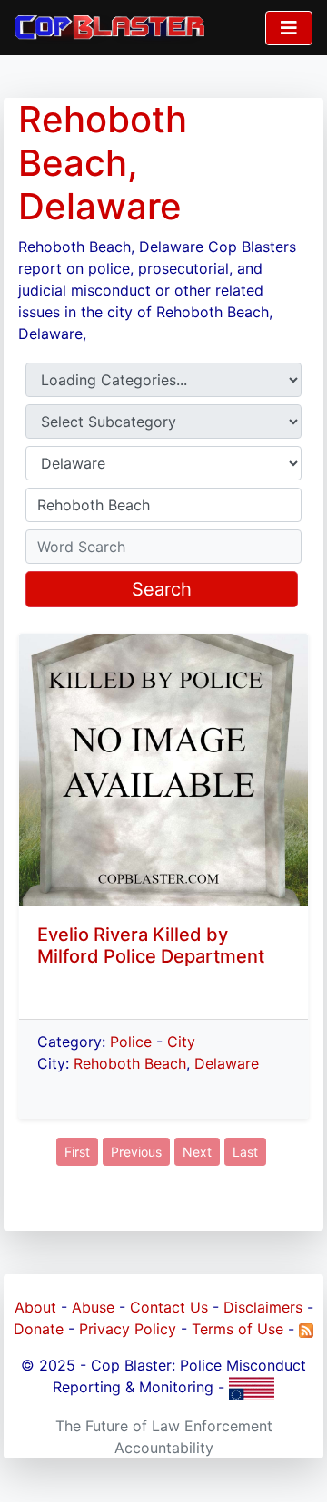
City (181, 1041)
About (35, 1307)
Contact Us (169, 1307)
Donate (39, 1329)
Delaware (226, 1063)
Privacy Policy (127, 1329)
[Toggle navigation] (288, 28)
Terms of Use (237, 1329)
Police (131, 1041)
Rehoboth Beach (130, 1063)
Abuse (93, 1307)
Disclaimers (262, 1307)
